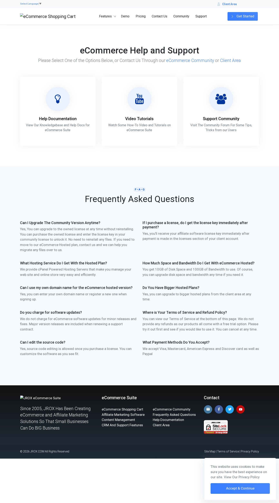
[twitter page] (229, 409)
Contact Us (159, 16)
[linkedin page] (208, 409)
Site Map (209, 451)
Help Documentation (168, 420)
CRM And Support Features (122, 425)
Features (105, 16)
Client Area (229, 4)
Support (201, 16)
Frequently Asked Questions (174, 415)
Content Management (118, 420)
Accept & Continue (240, 488)
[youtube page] (240, 409)
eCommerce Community (190, 60)
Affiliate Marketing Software (123, 415)
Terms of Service (228, 451)
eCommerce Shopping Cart (122, 409)
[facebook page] (219, 409)
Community (181, 16)
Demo (125, 16)
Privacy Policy (250, 451)
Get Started (245, 16)
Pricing (141, 16)
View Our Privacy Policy (242, 477)
